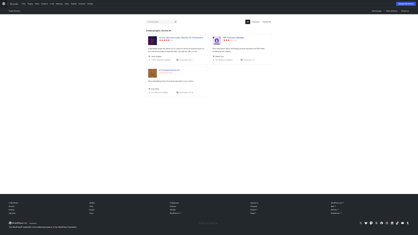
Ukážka (92, 203)
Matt (333, 206)
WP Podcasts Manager (233, 37)
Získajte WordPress (406, 4)
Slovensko (32, 223)
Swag (253, 213)
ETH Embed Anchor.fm (169, 70)
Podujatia (253, 206)
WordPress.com (337, 203)
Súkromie (12, 213)
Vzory (91, 213)
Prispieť (254, 210)
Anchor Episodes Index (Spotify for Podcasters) (181, 37)
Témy (91, 206)
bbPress (335, 210)
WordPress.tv (175, 213)
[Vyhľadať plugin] (175, 22)
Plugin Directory (14, 11)
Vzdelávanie (174, 203)
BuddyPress (336, 213)
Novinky (12, 206)
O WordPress (13, 203)
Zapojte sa (254, 203)
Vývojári (173, 210)
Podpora (173, 206)
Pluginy (91, 210)
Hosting (11, 210)
